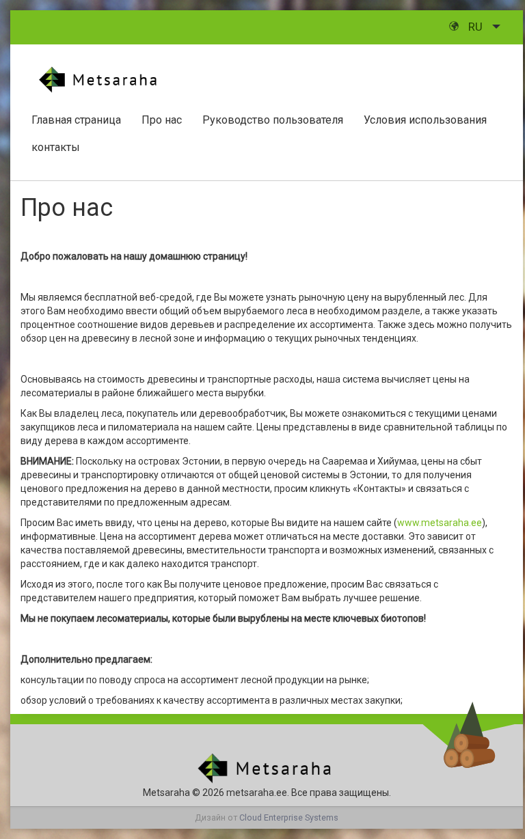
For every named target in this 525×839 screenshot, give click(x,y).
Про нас (162, 119)
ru (475, 26)
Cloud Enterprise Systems (288, 817)
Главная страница (76, 119)
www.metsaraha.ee (439, 522)
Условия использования (425, 119)
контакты (55, 147)
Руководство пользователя (272, 119)
